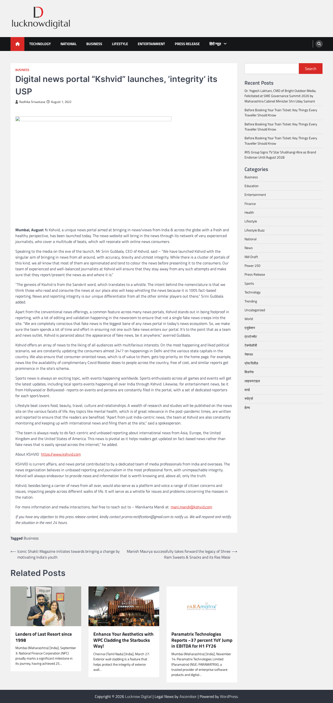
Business (94, 44)
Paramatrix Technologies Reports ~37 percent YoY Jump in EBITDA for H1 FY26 (201, 640)
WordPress (229, 696)
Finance (250, 203)
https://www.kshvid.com (61, 454)
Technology (40, 44)
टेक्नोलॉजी (251, 345)
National (68, 44)
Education (252, 186)
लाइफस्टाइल (252, 380)
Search (310, 68)
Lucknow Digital (138, 696)
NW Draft (251, 257)
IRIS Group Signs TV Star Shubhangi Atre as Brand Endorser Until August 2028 (280, 155)
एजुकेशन (250, 327)
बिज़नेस (249, 372)
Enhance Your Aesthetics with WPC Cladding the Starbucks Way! (123, 640)
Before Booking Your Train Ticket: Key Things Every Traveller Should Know (281, 112)
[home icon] (17, 44)
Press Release (187, 44)
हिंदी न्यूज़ (215, 44)
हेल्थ (247, 407)
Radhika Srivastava (32, 102)
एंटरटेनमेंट (251, 336)
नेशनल (249, 354)
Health (249, 212)
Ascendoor (188, 696)
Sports (249, 283)
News (249, 248)
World (249, 318)
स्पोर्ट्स (249, 398)
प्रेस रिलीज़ (251, 363)
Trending (251, 301)
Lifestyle (120, 44)
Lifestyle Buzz (254, 230)
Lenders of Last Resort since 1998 (43, 637)
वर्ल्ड (247, 389)
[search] (319, 44)
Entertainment (151, 44)
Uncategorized (255, 310)
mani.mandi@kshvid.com (191, 507)
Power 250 (252, 265)
